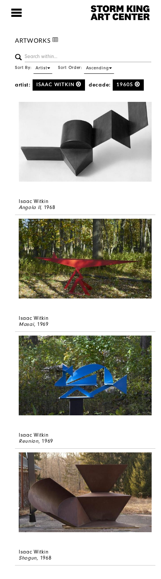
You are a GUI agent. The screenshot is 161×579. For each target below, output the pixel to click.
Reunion (29, 441)
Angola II (29, 207)
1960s (125, 84)
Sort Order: (83, 67)
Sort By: (31, 67)
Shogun (28, 558)
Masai (26, 324)
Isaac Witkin (56, 84)
